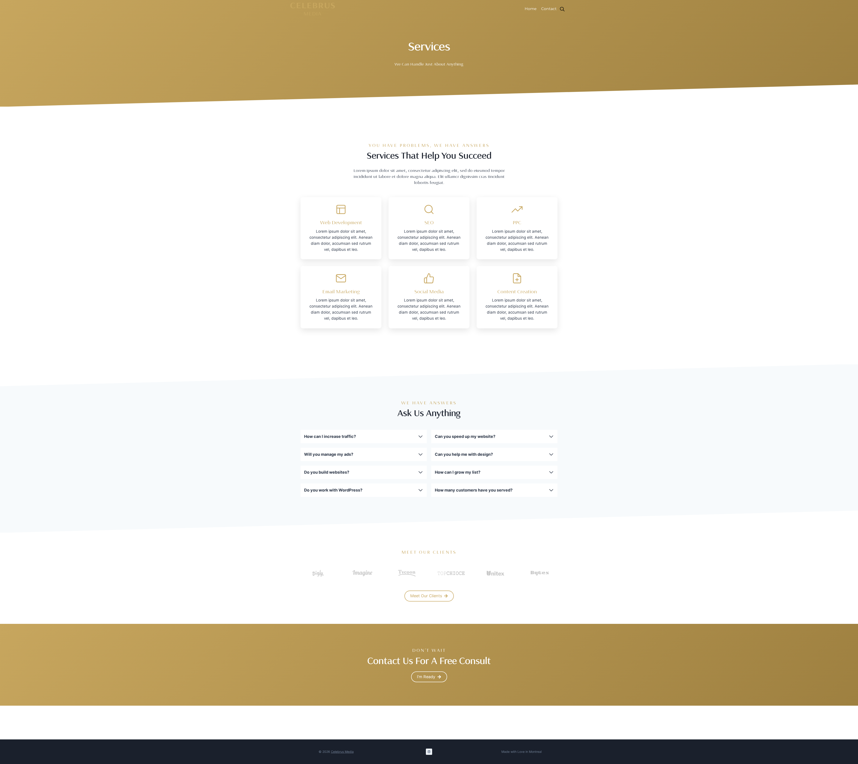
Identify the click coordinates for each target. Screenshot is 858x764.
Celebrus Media (342, 751)
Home (530, 8)
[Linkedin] (429, 752)
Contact (549, 8)
